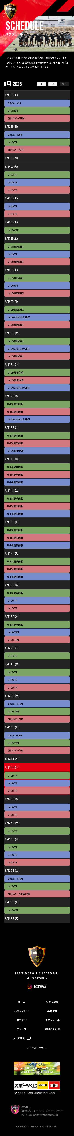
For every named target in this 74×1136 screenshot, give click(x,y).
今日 (64, 83)
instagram (40, 987)
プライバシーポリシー (37, 1047)
